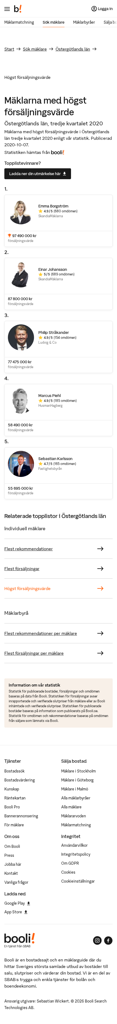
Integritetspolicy (75, 854)
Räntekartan (15, 798)
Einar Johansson (52, 269)
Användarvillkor (74, 845)
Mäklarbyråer (84, 22)
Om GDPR (70, 863)
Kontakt (11, 873)
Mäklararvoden (73, 816)
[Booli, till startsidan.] (18, 9)
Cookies (68, 872)
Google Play (14, 903)
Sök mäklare (53, 22)
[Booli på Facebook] (108, 940)
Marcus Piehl (49, 395)
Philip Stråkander (53, 332)
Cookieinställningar (78, 881)
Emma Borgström (53, 206)
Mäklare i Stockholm (78, 771)
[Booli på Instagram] (97, 940)
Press (9, 855)
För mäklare (14, 825)
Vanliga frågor (16, 882)
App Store (13, 912)
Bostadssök (14, 771)
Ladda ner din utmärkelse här (35, 173)
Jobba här (12, 864)
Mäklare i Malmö (74, 789)
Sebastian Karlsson (55, 458)
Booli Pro (12, 807)
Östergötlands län (73, 49)
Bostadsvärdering (19, 780)
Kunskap (11, 789)
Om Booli (12, 846)
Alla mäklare (71, 807)
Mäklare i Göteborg (77, 780)
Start (9, 49)
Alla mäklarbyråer (75, 798)
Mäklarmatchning (19, 22)
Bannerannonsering (21, 816)
